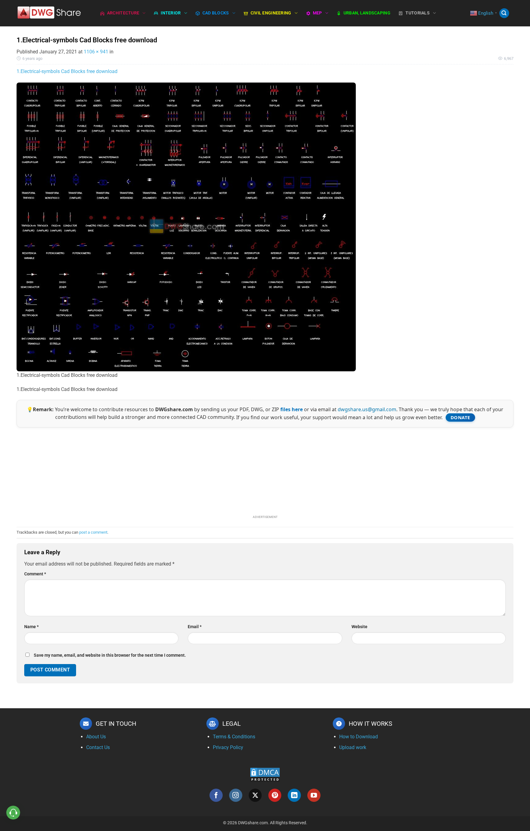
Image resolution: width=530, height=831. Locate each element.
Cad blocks (215, 13)
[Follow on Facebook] (216, 795)
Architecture (123, 13)
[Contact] (13, 813)
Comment (35, 574)
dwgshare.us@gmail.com (367, 409)
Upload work (352, 747)
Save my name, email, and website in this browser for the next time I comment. (110, 655)
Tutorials (417, 13)
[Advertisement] (265, 470)
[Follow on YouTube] (314, 795)
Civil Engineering (271, 13)
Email (195, 626)
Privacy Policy (228, 747)
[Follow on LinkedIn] (294, 795)
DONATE (460, 417)
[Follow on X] (255, 795)
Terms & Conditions (234, 737)
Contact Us (98, 747)
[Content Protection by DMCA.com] (265, 774)
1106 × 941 (96, 52)
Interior (171, 13)
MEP (317, 13)
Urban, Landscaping (367, 13)
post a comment (93, 532)
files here (291, 409)
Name (31, 626)
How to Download (358, 737)
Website (359, 626)
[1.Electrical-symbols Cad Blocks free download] (186, 227)
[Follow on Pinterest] (275, 795)
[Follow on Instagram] (235, 795)
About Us (96, 737)
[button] (504, 13)
